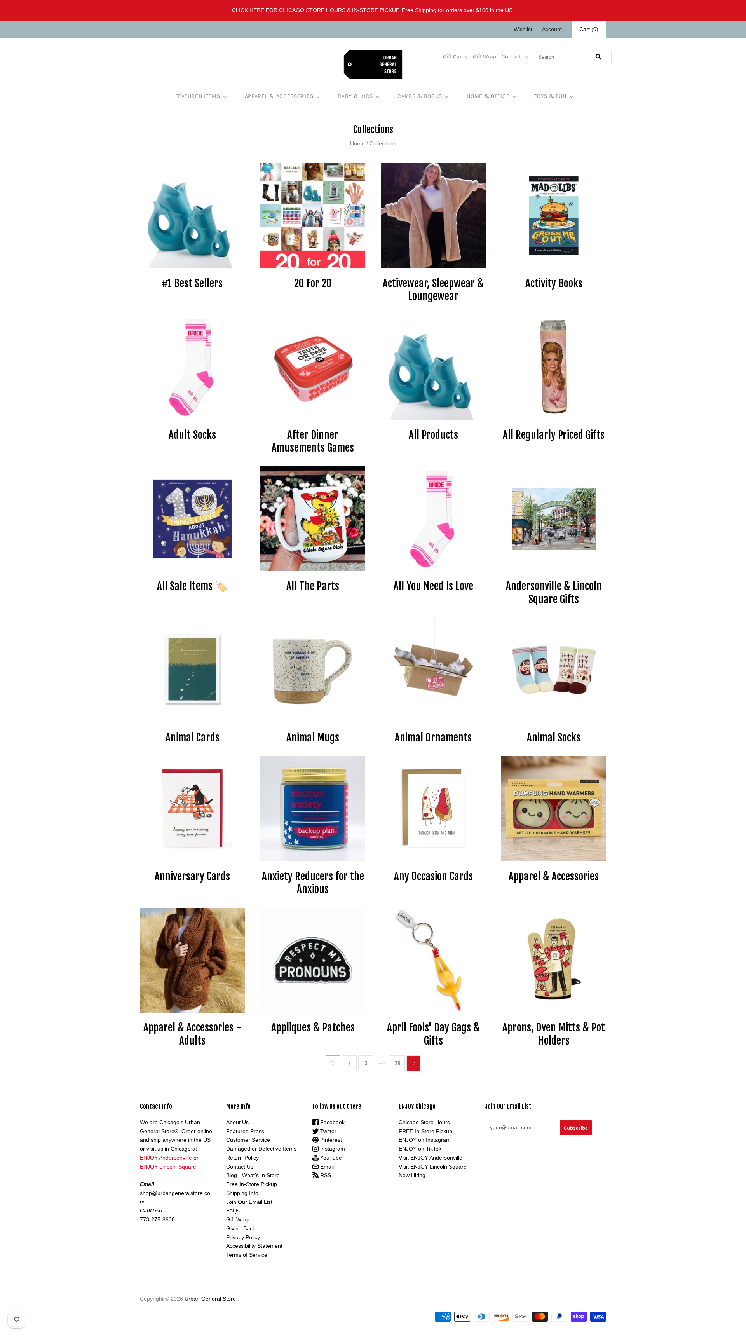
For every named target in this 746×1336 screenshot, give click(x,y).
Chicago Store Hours (424, 1122)
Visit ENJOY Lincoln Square (433, 1166)
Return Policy (242, 1158)
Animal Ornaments (433, 737)
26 (397, 1063)
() (588, 29)
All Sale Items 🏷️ (192, 586)
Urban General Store (210, 1299)
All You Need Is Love (433, 586)
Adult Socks (192, 434)
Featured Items (197, 96)
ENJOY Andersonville (166, 1158)
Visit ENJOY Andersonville (430, 1158)
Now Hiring (412, 1175)
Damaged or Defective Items (261, 1149)
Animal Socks (553, 737)
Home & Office (488, 96)
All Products (433, 434)
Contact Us (515, 56)
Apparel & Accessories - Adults (192, 1034)
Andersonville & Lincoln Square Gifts (554, 592)
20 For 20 (313, 283)
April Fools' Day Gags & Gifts (433, 1034)
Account (552, 29)
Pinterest (330, 1140)
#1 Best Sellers (192, 283)
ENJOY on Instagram (425, 1140)
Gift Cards (455, 56)
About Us (237, 1122)
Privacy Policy (243, 1237)
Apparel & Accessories (279, 96)
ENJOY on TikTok (420, 1149)
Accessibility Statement (254, 1246)
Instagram (332, 1149)
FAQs (233, 1210)
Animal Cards (193, 737)
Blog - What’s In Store (253, 1175)
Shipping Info (242, 1193)
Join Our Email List (249, 1202)
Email (326, 1166)
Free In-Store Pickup (251, 1184)
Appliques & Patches (313, 1027)
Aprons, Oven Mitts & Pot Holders (553, 1034)
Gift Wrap (484, 56)
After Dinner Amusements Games (313, 441)
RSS (325, 1175)
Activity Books (553, 283)
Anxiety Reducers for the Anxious (313, 883)
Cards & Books (419, 96)
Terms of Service (246, 1255)
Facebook (332, 1122)
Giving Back (240, 1228)
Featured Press (245, 1131)
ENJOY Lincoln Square (168, 1166)
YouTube (330, 1158)
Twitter (327, 1131)
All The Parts (312, 586)
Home (357, 143)
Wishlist (523, 29)
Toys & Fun (550, 96)
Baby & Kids (355, 96)
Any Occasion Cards (433, 876)
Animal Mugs (312, 737)
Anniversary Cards (192, 876)
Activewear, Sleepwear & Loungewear (433, 290)
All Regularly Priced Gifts (554, 434)
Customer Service (248, 1140)
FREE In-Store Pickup (425, 1131)
